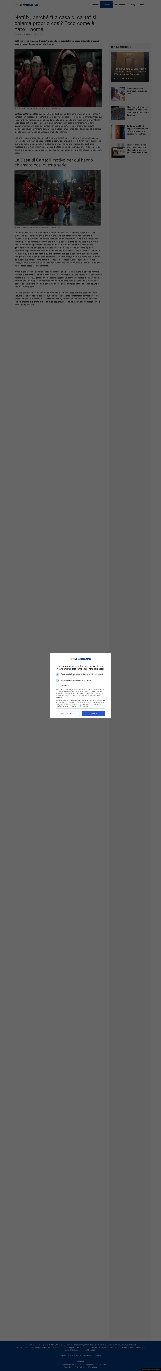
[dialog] (80, 685)
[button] (80, 685)
